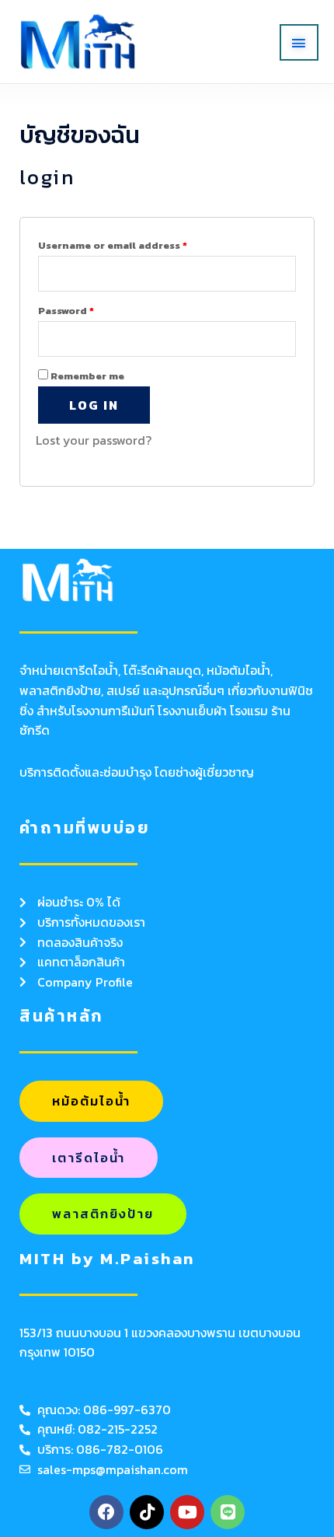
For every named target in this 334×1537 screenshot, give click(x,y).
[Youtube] (187, 1512)
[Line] (227, 1512)
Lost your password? (93, 440)
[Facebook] (106, 1512)
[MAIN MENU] (299, 42)
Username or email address (112, 245)
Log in (94, 405)
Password (66, 310)
